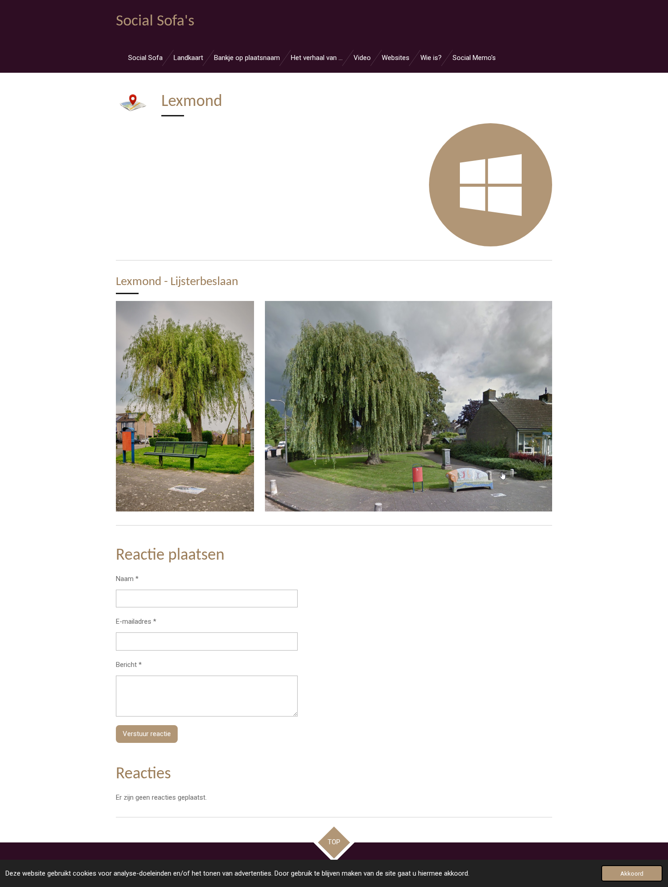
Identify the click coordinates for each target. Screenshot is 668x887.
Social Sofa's (155, 22)
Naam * (127, 579)
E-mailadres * (136, 621)
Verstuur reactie (147, 734)
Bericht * (129, 665)
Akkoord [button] (631, 873)
